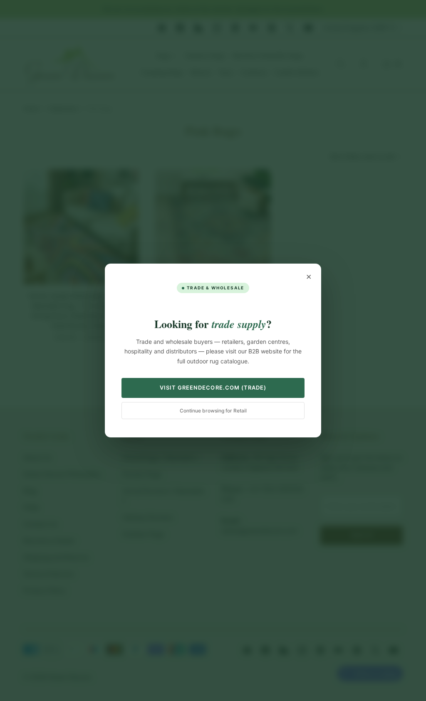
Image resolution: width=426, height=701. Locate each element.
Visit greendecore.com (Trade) (213, 387)
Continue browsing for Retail (213, 410)
